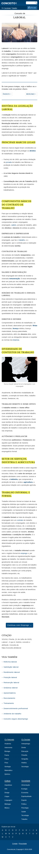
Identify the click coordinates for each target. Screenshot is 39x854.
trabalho (22, 240)
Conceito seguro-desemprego (16, 719)
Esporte (24, 800)
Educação (24, 751)
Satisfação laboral (11, 667)
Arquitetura (8, 785)
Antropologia (25, 743)
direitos (33, 151)
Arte (6, 789)
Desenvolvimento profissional (16, 708)
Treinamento (9, 703)
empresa (15, 340)
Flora (6, 762)
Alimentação (25, 785)
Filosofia (24, 755)
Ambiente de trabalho (12, 714)
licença (15, 328)
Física (7, 759)
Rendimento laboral (12, 672)
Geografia (24, 759)
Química (7, 774)
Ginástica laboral (11, 688)
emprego (24, 553)
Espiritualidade (26, 796)
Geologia (8, 766)
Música (7, 808)
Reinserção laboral (11, 683)
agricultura (28, 482)
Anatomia (8, 743)
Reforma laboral (10, 662)
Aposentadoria (10, 693)
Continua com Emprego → (19, 625)
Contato (15, 843)
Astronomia (8, 747)
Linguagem (8, 800)
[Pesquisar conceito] (35, 3)
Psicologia (24, 808)
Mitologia (8, 804)
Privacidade (23, 843)
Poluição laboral (10, 677)
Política (23, 804)
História (24, 762)
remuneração (14, 279)
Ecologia (24, 789)
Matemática (8, 770)
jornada (9, 162)
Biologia (7, 751)
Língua (7, 796)
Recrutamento (9, 698)
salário (13, 225)
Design (7, 792)
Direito (23, 747)
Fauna (7, 755)
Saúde (23, 811)
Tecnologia (25, 815)
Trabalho (14, 8)
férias (35, 326)
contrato (20, 520)
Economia (24, 792)
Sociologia (7, 8)
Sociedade (25, 781)
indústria (14, 479)
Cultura (7, 781)
